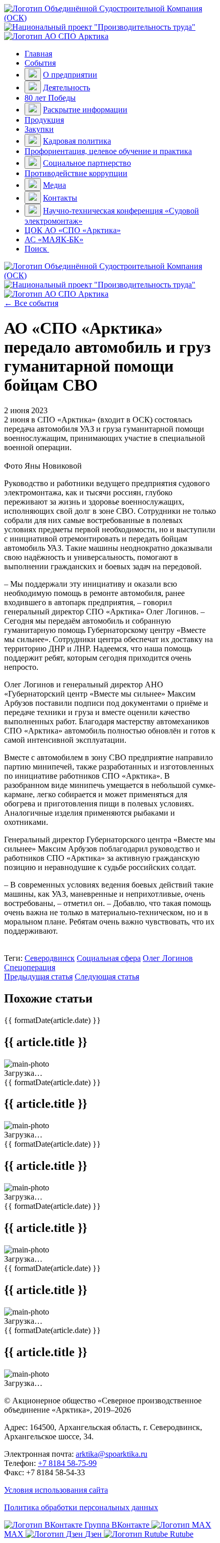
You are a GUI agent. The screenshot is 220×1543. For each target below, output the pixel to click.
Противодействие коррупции (76, 173)
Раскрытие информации (85, 109)
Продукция (44, 119)
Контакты (60, 198)
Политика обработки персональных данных (81, 1507)
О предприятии (70, 74)
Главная (38, 53)
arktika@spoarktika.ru (111, 1454)
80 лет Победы (50, 97)
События (40, 63)
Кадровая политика (77, 141)
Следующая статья (107, 976)
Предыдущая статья (38, 976)
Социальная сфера (109, 958)
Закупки (39, 129)
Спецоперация (29, 967)
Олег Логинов (168, 958)
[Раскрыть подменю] (33, 74)
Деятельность (66, 87)
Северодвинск (50, 958)
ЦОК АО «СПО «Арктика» (73, 230)
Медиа (54, 185)
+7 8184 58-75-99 (67, 1463)
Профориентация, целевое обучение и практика (108, 151)
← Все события (31, 303)
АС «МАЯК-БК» (54, 239)
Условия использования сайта (56, 1490)
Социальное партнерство (87, 163)
